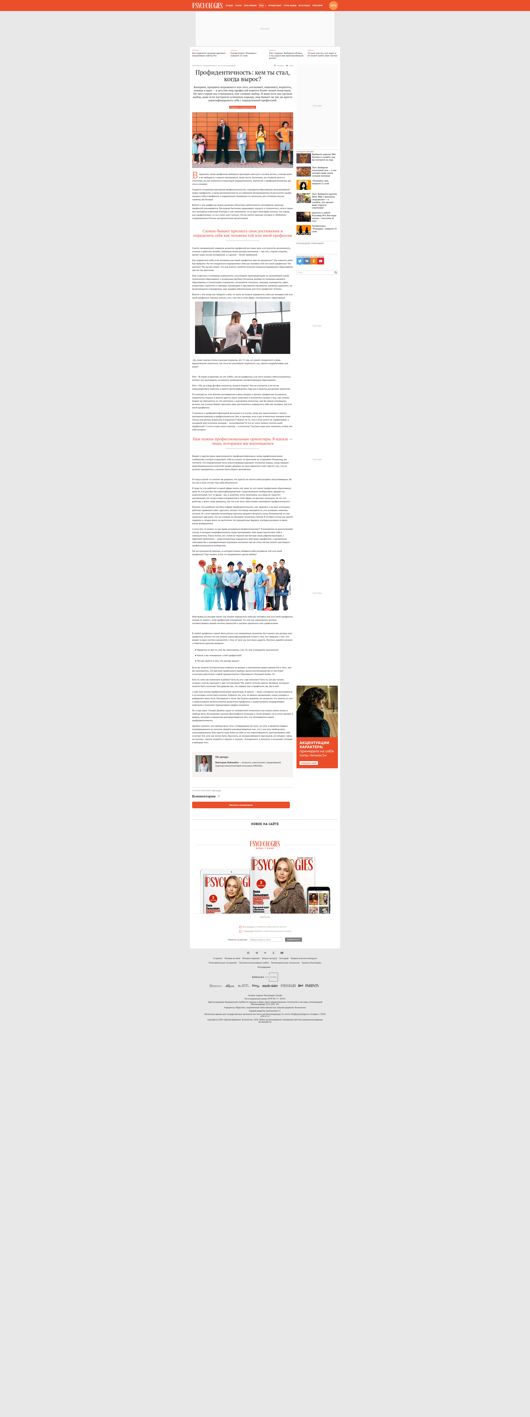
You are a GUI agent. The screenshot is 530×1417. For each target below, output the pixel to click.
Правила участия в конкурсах (304, 958)
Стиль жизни (290, 5)
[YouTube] (282, 953)
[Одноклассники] (273, 953)
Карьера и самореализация (242, 107)
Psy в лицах (304, 5)
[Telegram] (256, 953)
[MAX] (248, 953)
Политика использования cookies (254, 962)
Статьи (238, 5)
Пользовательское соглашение (223, 962)
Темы (261, 5)
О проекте (217, 958)
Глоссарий (317, 5)
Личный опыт (274, 5)
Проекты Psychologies (311, 962)
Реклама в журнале (251, 958)
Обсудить (280, 65)
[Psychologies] (207, 5)
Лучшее (229, 5)
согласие (250, 926)
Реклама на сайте (232, 958)
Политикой (249, 931)
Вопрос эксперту (269, 958)
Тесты (333, 5)
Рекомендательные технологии (285, 962)
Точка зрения (250, 5)
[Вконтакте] (265, 953)
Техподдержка (263, 967)
